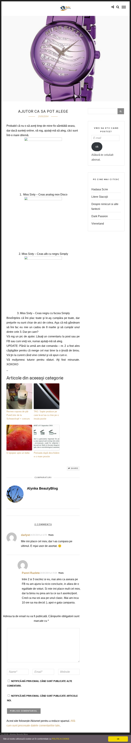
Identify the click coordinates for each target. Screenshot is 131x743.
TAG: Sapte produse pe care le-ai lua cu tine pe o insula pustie (46, 415)
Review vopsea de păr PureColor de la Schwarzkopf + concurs (18, 415)
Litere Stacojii (99, 196)
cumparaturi (43, 477)
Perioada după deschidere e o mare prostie (46, 455)
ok (97, 146)
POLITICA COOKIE (60, 739)
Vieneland (97, 223)
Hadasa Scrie (99, 189)
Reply (51, 535)
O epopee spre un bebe (18, 453)
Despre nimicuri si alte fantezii (104, 206)
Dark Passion (99, 216)
